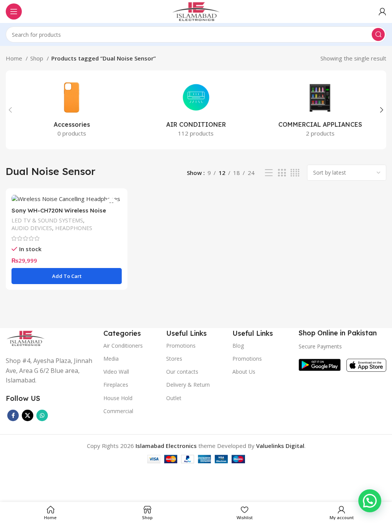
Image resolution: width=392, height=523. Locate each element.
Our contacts (182, 371)
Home (15, 58)
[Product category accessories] (71, 110)
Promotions (247, 358)
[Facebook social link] (13, 415)
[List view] (269, 173)
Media (111, 358)
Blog (238, 345)
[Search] (378, 34)
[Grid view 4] (295, 173)
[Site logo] (196, 11)
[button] (369, 500)
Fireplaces (115, 384)
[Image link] (26, 338)
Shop (37, 58)
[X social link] (27, 415)
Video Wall (116, 371)
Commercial (118, 411)
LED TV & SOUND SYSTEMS (47, 220)
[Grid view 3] (282, 173)
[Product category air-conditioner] (196, 110)
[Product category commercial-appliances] (320, 110)
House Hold (117, 398)
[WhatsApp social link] (42, 415)
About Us (243, 371)
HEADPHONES (73, 228)
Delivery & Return (188, 384)
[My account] (382, 11)
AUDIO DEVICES (31, 228)
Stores (174, 358)
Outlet (173, 398)
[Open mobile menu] (14, 11)
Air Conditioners (123, 345)
